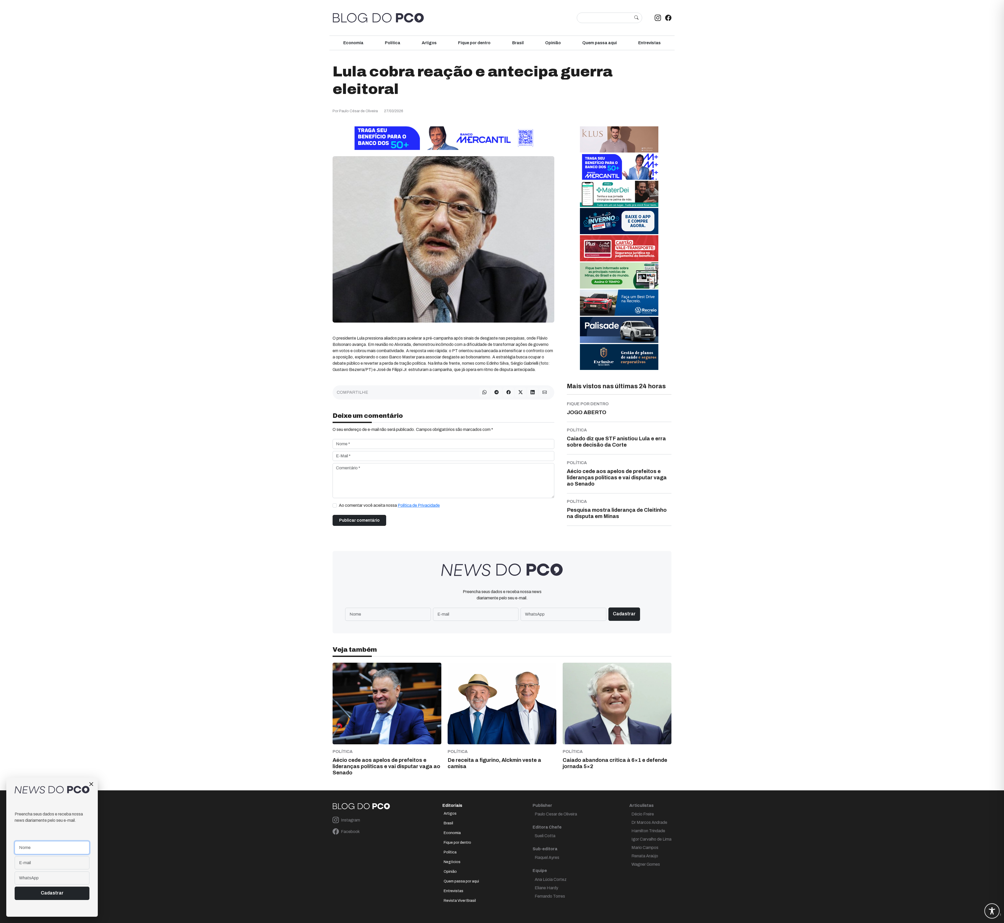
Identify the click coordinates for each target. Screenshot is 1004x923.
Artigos (429, 43)
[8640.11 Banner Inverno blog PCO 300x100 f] (619, 221)
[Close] (91, 784)
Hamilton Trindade (648, 831)
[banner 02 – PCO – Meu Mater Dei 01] (619, 194)
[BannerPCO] (619, 139)
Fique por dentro (474, 43)
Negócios (452, 862)
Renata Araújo (644, 856)
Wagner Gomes (645, 864)
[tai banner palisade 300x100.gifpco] (619, 330)
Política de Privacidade (419, 505)
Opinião (553, 43)
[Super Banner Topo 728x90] (443, 138)
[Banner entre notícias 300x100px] (619, 166)
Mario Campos (644, 847)
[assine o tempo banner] (619, 275)
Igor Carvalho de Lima (651, 839)
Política (392, 43)
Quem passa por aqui (461, 881)
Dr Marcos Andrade (649, 822)
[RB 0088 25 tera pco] (619, 302)
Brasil (518, 43)
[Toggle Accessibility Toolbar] (992, 911)
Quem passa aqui (599, 43)
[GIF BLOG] (619, 248)
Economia (353, 43)
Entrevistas (649, 43)
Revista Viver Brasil (460, 901)
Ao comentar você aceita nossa (389, 505)
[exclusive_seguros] (619, 356)
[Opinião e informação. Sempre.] (378, 17)
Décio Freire (642, 814)
